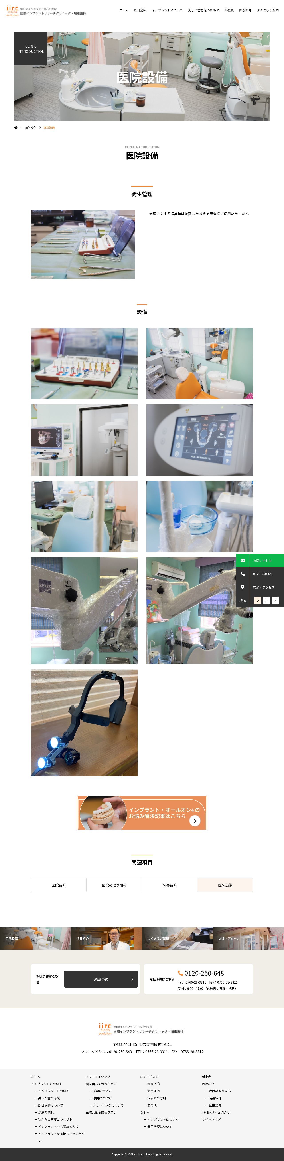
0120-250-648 (263, 574)
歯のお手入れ (149, 1076)
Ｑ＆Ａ (145, 1112)
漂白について (102, 1098)
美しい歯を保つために (203, 10)
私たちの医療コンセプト (55, 1119)
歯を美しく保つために (101, 1084)
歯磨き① (153, 1084)
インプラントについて (167, 10)
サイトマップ (211, 1119)
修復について (102, 1091)
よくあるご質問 (268, 10)
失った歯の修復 (49, 1098)
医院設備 (225, 885)
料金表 (229, 10)
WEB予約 (101, 979)
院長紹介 (170, 885)
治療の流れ (46, 1112)
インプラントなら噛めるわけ (58, 1126)
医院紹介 (245, 10)
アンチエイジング (98, 1076)
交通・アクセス (264, 587)
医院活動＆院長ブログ (101, 1112)
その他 (152, 1105)
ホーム (124, 10)
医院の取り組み (114, 885)
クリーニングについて (108, 1105)
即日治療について (50, 1105)
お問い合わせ (262, 560)
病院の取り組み (220, 1091)
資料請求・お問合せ (216, 1112)
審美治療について (159, 1126)
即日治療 (140, 10)
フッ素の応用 (156, 1098)
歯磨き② (153, 1091)
